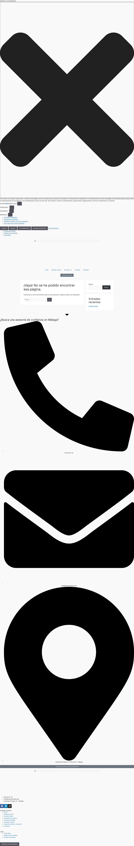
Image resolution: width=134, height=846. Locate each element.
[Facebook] (2, 806)
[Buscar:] (35, 299)
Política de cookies (10, 231)
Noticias (77, 270)
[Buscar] (49, 300)
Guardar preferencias (39, 228)
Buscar (91, 284)
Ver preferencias (24, 228)
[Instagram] (10, 806)
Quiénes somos (56, 270)
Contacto (86, 270)
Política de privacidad (10, 233)
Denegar (12, 228)
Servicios (67, 270)
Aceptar (4, 228)
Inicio (46, 270)
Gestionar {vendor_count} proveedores (16, 221)
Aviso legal (7, 235)
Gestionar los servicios (11, 219)
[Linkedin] (6, 806)
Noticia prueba (93, 306)
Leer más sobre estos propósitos (14, 223)
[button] (67, 100)
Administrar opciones (10, 217)
